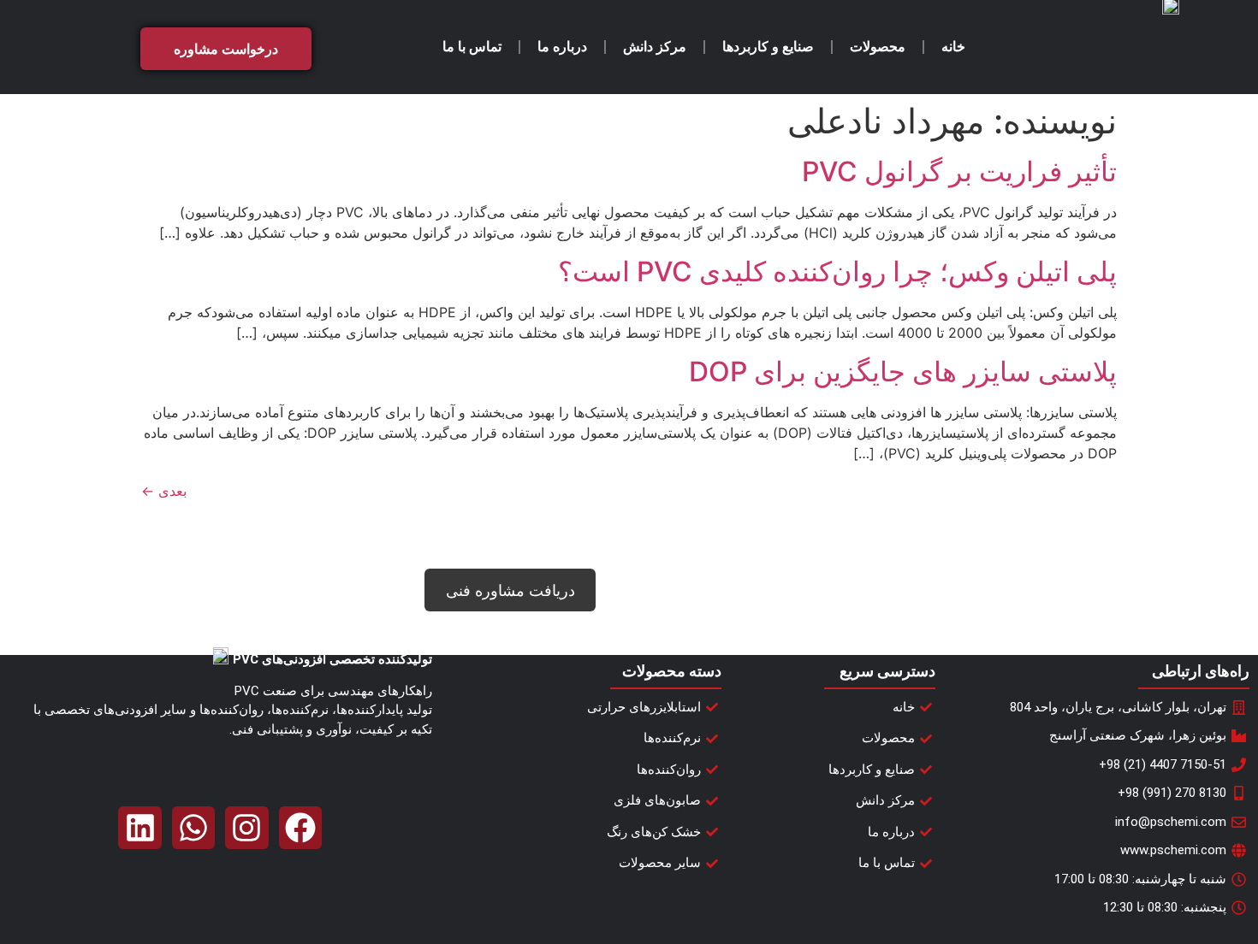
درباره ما (562, 46)
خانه (953, 46)
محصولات (877, 46)
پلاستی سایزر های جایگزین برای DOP (903, 371)
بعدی (164, 490)
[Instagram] (246, 827)
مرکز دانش (654, 46)
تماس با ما (471, 46)
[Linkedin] (139, 827)
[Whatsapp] (193, 827)
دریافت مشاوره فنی (510, 590)
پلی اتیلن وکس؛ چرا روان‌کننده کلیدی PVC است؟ (837, 271)
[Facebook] (300, 827)
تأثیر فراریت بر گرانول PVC (959, 171)
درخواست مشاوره (226, 48)
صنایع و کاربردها (768, 46)
